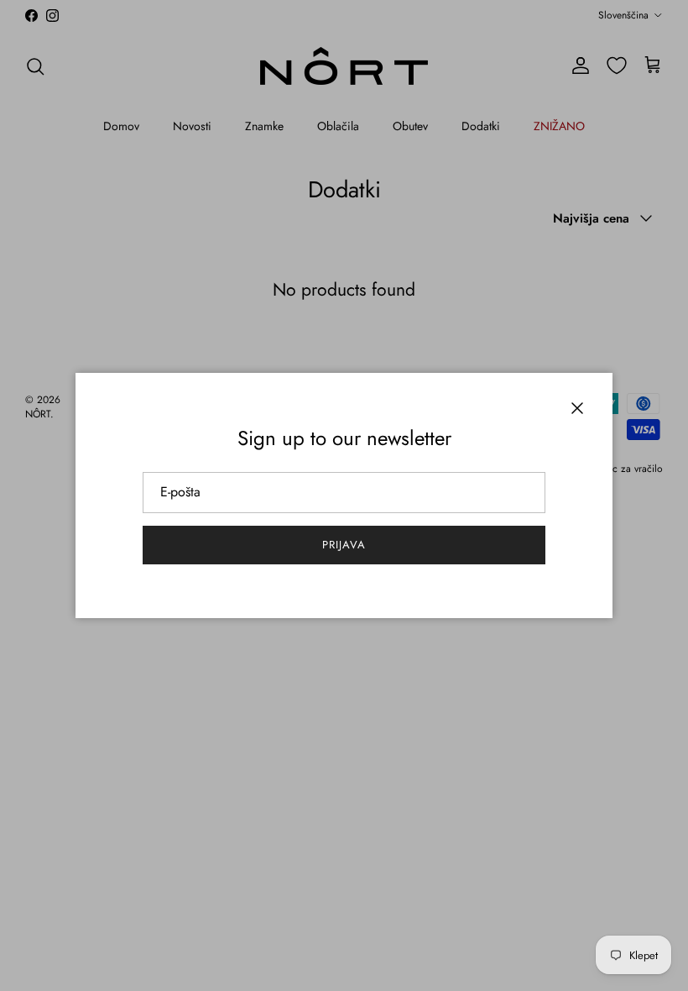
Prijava (344, 545)
